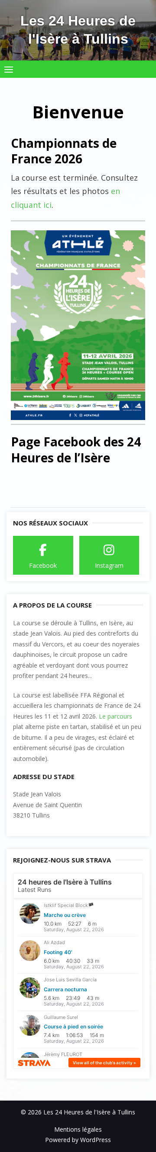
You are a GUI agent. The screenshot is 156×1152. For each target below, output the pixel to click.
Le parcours (115, 716)
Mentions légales (78, 1129)
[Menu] (8, 69)
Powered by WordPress (78, 1140)
